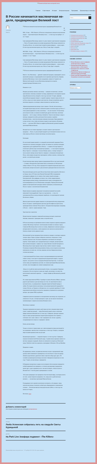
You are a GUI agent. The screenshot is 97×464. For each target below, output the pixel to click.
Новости (8, 32)
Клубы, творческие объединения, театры (80, 43)
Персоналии (73, 49)
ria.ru (30, 393)
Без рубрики (73, 40)
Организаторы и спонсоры (87, 10)
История (54, 10)
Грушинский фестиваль (76, 41)
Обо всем (73, 48)
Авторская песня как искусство (77, 38)
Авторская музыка (64, 10)
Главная (38, 10)
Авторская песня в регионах (77, 35)
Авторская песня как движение (77, 36)
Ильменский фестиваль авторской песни (14, 450)
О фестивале (46, 10)
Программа (74, 10)
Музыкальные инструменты (77, 44)
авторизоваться (33, 409)
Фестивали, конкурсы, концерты (78, 51)
